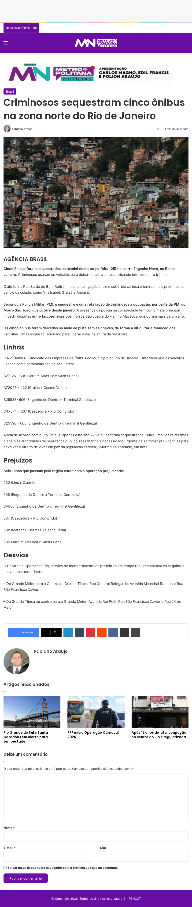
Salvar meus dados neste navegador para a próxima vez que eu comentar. (62, 867)
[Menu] (6, 44)
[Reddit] (102, 632)
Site (103, 848)
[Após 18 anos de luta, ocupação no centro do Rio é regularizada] (160, 712)
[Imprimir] (135, 632)
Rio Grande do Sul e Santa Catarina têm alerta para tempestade (26, 737)
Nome (9, 828)
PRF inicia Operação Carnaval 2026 (93, 734)
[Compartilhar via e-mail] (124, 632)
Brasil (10, 91)
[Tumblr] (79, 632)
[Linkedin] (68, 632)
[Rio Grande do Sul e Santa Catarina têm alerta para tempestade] (32, 712)
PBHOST (135, 898)
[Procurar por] (186, 44)
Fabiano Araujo (22, 129)
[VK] (113, 632)
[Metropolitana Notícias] (96, 42)
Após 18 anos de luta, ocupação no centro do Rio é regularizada (159, 734)
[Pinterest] (90, 632)
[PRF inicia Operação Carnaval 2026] (95, 712)
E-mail (10, 848)
